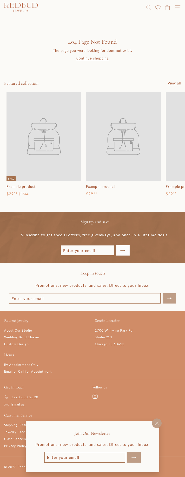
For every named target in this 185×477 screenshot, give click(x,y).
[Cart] (167, 7)
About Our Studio (18, 330)
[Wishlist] (157, 7)
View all (174, 83)
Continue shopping (92, 58)
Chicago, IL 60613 (110, 344)
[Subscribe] (134, 457)
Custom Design (16, 344)
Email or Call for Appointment (28, 371)
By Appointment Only (21, 365)
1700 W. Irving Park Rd (113, 330)
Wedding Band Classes (22, 337)
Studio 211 (104, 337)
